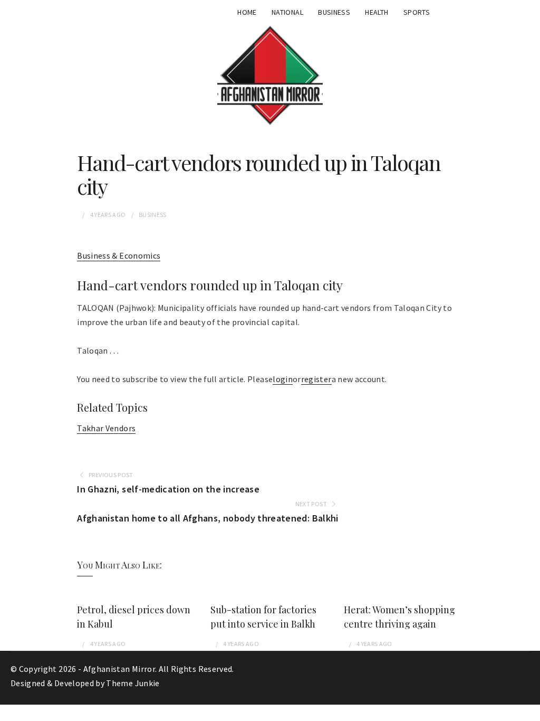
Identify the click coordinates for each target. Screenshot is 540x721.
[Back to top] (529, 710)
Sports (416, 12)
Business (334, 12)
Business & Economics (118, 255)
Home (246, 12)
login (283, 379)
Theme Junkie (132, 683)
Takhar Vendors (106, 428)
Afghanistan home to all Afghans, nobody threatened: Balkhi (207, 518)
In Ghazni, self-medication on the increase (168, 489)
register (316, 379)
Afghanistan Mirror (119, 668)
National (287, 12)
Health (376, 12)
